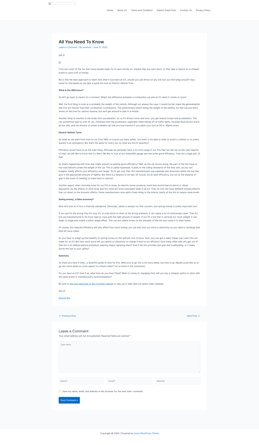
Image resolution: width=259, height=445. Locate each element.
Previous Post (67, 316)
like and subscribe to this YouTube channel (91, 283)
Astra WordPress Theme (146, 433)
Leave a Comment (68, 47)
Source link (64, 298)
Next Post (193, 316)
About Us (122, 10)
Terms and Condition (141, 10)
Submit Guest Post (166, 10)
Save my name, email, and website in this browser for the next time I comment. (102, 391)
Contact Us (186, 10)
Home (110, 10)
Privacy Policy (203, 10)
